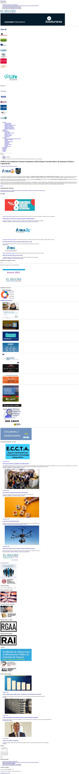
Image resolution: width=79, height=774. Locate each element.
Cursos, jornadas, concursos (9, 132)
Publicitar (4, 149)
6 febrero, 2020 (5, 253)
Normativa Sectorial (8, 144)
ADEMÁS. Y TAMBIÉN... (7, 221)
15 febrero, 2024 (5, 692)
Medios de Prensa (8, 146)
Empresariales (5, 147)
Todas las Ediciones (8, 123)
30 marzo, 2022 (5, 216)
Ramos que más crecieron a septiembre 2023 (10, 4)
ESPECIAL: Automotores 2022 (10, 125)
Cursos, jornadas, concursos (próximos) (31, 221)
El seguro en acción (11, 216)
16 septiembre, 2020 (6, 239)
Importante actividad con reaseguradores (7, 191)
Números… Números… (9, 134)
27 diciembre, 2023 (6, 461)
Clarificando (7, 136)
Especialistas (5, 148)
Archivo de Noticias (3, 587)
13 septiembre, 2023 (6, 546)
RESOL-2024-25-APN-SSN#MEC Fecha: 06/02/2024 (12, 8)
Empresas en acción (6, 524)
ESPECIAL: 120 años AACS (10, 128)
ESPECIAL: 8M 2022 (8, 126)
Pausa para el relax (8, 135)
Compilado (4, 137)
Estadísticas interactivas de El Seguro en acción (13, 138)
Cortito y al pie (7, 133)
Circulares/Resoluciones (9, 141)
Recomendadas (20, 258)
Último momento (9, 720)
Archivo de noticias (3, 769)
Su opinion (4, 150)
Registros (6, 145)
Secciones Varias (5, 130)
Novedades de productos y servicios (18, 467)
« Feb (1, 757)
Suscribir (4, 151)
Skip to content (3, 0)
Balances (6, 140)
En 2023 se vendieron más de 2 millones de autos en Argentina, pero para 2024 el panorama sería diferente (21, 5)
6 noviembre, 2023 (6, 490)
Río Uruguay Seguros (25, 551)
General (6, 244)
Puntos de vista (7, 131)
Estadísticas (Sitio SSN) (9, 139)
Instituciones (7, 143)
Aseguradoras (7, 142)
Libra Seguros (12, 524)
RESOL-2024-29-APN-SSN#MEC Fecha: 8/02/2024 (12, 7)
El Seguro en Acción (13, 166)
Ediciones (4, 122)
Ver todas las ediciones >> (4, 562)
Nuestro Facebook (8, 124)
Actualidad (4, 129)
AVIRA (1, 185)
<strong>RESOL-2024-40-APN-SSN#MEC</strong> (12, 6)
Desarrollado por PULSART (5, 773)
